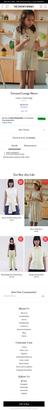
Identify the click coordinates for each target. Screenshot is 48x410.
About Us (24, 313)
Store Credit (24, 360)
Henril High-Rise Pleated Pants (11, 275)
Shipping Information (24, 370)
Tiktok (24, 381)
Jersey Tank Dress (36, 229)
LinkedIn (24, 393)
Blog (24, 332)
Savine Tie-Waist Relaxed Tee (12, 218)
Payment (24, 353)
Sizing (24, 347)
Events (24, 336)
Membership (24, 323)
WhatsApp (24, 387)
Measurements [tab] (30, 145)
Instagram (24, 384)
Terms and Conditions (24, 366)
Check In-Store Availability (24, 138)
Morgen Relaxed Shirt (36, 275)
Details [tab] (14, 145)
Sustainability (24, 316)
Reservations (24, 363)
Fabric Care (24, 350)
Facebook (24, 390)
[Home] (24, 6)
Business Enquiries (24, 329)
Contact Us (24, 326)
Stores (24, 319)
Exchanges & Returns (24, 357)
